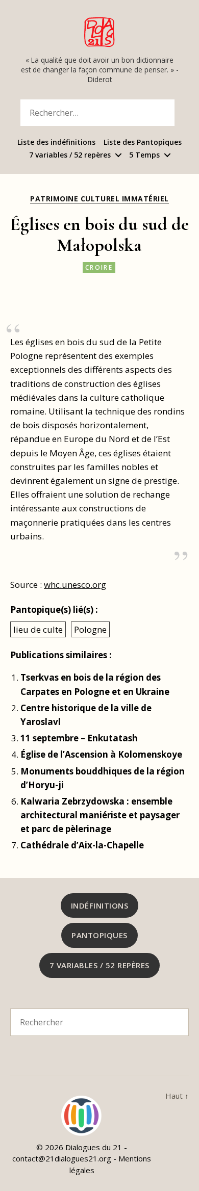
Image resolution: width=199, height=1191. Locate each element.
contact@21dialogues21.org (61, 1158)
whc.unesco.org (75, 584)
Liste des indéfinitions (56, 142)
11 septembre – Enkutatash (79, 738)
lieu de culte (38, 629)
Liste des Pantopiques (143, 142)
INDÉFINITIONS (100, 905)
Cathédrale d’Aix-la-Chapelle (82, 845)
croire (99, 267)
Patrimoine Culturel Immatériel (99, 198)
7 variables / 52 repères (70, 155)
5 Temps (144, 155)
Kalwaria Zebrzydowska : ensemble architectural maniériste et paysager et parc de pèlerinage (100, 815)
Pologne (90, 629)
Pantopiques (99, 935)
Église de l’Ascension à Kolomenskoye (101, 754)
